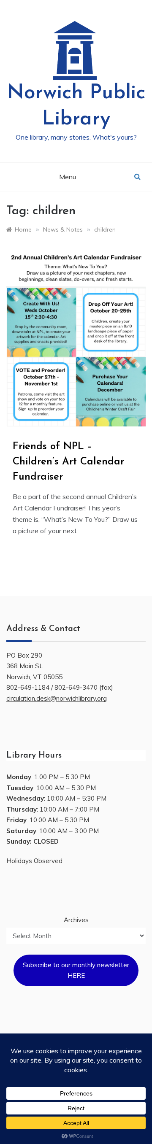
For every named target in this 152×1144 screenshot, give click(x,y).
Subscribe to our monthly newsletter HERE (76, 970)
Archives (76, 920)
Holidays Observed (34, 861)
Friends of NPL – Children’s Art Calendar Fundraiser (68, 462)
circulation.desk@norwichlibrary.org (56, 698)
